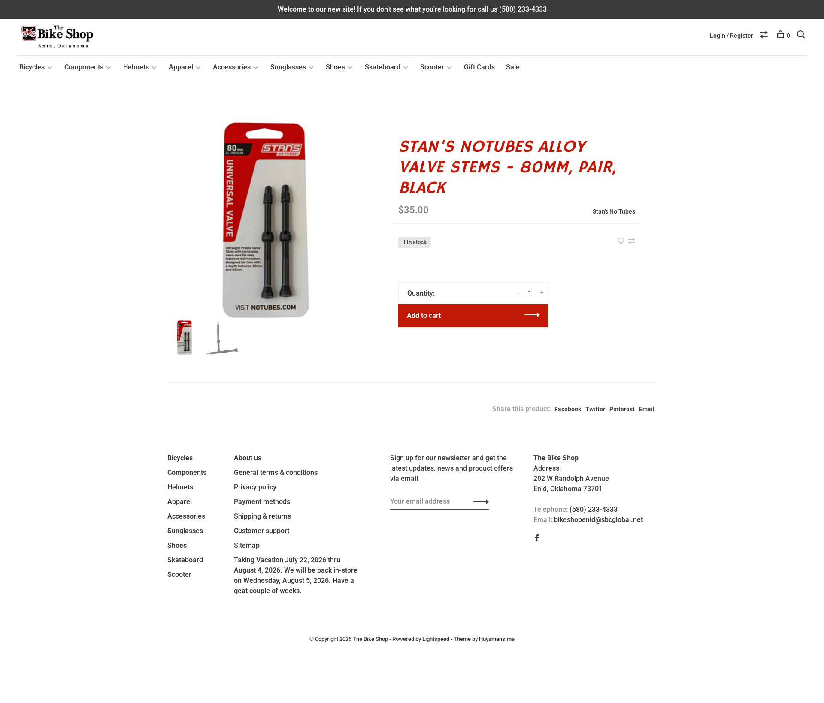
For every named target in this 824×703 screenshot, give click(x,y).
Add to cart (424, 315)
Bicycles (32, 67)
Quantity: (421, 293)
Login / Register (731, 35)
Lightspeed (435, 639)
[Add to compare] (631, 242)
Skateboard (382, 67)
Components (83, 67)
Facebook (567, 409)
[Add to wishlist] (622, 242)
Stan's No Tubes (614, 211)
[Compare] (765, 35)
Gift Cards (479, 67)
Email (646, 409)
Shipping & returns (262, 516)
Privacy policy (255, 487)
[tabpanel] (265, 220)
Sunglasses (288, 67)
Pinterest (622, 409)
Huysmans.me (497, 639)
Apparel (181, 67)
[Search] (802, 35)
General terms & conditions (276, 472)
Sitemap (247, 545)
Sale (513, 67)
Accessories (232, 67)
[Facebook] (536, 538)
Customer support (261, 531)
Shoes (335, 67)
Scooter (432, 67)
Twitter (595, 409)
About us (247, 458)
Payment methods (262, 502)
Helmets (136, 67)
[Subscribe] (479, 501)
